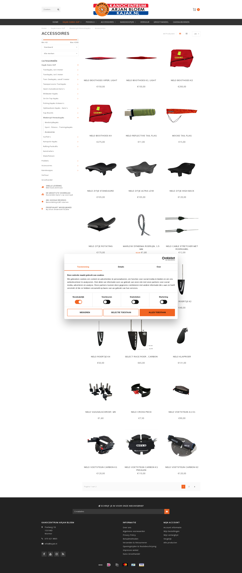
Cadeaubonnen (181, 22)
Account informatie (173, 527)
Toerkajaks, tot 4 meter (53, 70)
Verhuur (144, 22)
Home (55, 22)
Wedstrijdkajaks (52, 122)
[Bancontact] (133, 565)
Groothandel (161, 22)
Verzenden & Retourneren (135, 542)
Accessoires (107, 22)
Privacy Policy (129, 535)
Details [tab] (121, 267)
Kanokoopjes (127, 22)
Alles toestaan (157, 312)
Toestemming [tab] (83, 267)
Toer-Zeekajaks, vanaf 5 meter (56, 79)
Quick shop (102, 79)
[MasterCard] (125, 565)
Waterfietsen (49, 156)
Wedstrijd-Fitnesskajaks (53, 118)
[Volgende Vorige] (195, 487)
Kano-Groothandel (131, 554)
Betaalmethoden (130, 539)
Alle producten (170, 542)
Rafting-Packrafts (50, 146)
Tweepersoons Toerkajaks (54, 84)
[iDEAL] (109, 565)
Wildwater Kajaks (50, 94)
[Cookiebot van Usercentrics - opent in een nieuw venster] (164, 259)
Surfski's (47, 137)
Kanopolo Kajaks (50, 142)
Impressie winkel (130, 550)
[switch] (106, 302)
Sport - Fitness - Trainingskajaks (59, 127)
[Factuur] (117, 565)
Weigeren (85, 312)
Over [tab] (159, 267)
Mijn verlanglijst (171, 535)
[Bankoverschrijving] (100, 565)
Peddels (90, 22)
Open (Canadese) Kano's (54, 89)
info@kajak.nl (51, 543)
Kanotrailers (48, 151)
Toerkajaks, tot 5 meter (53, 74)
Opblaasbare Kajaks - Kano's (55, 108)
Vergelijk (168, 539)
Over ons (127, 527)
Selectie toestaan (121, 312)
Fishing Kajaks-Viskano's (53, 103)
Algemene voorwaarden (134, 531)
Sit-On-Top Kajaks (50, 98)
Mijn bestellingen (171, 531)
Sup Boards (48, 113)
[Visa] (141, 565)
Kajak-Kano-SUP (71, 22)
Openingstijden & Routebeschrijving (139, 546)
